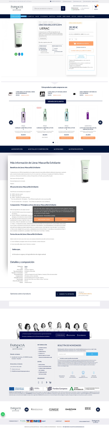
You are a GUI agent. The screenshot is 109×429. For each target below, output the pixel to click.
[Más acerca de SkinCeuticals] (37, 409)
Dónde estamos (67, 1)
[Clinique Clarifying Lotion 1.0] (44, 115)
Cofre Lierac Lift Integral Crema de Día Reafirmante (25, 92)
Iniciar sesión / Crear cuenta (91, 1)
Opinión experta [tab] (76, 149)
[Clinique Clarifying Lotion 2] (23, 115)
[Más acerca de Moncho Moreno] (87, 408)
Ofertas (41, 349)
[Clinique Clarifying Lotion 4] (66, 115)
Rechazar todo (44, 219)
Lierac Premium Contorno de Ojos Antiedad (88, 92)
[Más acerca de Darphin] (71, 409)
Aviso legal (42, 364)
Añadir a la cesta (25, 95)
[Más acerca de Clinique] (54, 409)
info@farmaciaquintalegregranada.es (21, 371)
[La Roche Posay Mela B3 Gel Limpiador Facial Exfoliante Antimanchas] (88, 115)
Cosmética (45, 21)
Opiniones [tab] (59, 149)
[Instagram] (49, 381)
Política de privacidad (45, 366)
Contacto (42, 353)
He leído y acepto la (69, 358)
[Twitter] (42, 381)
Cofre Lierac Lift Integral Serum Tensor (57, 92)
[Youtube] (46, 381)
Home (40, 21)
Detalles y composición (39, 149)
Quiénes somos (43, 347)
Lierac (26, 266)
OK (92, 354)
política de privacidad (73, 358)
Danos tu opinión (66, 294)
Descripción (18, 149)
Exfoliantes (44, 23)
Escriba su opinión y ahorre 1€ (45, 42)
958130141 (75, 8)
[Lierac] (44, 28)
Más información (38, 215)
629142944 (76, 9)
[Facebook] (39, 381)
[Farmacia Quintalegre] (17, 8)
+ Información (43, 38)
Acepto (65, 219)
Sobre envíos (42, 351)
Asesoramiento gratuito (80, 5)
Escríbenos (82, 335)
